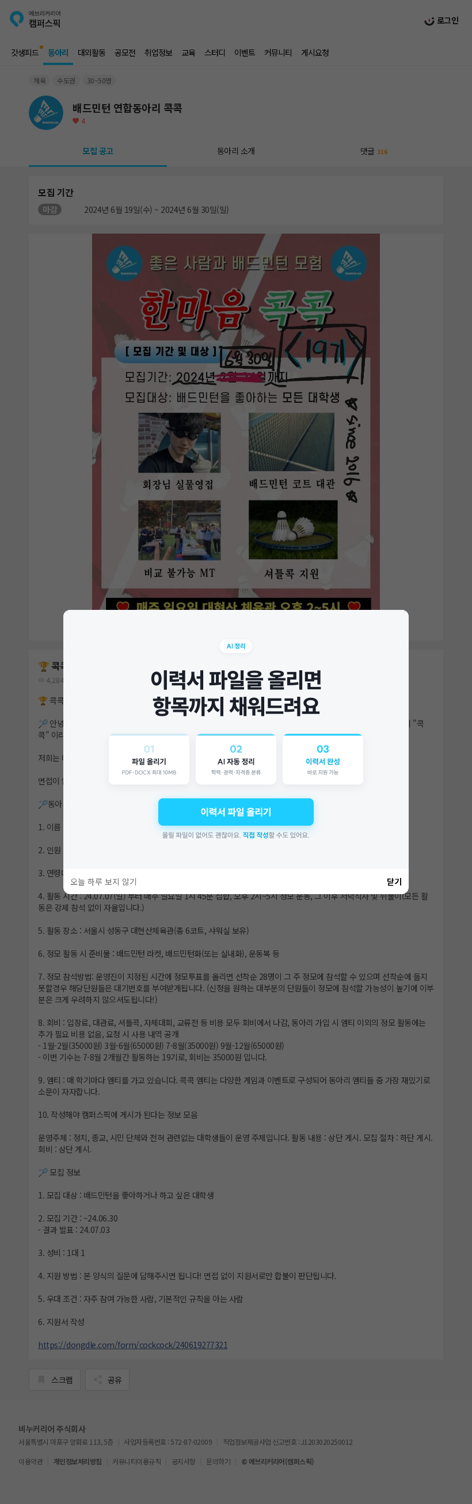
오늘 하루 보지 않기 (103, 881)
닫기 (394, 881)
